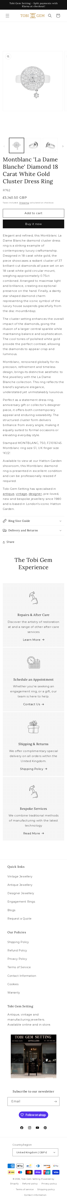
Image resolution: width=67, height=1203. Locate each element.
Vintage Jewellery (19, 876)
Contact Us (31, 704)
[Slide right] (63, 146)
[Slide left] (4, 146)
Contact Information (21, 975)
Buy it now (33, 224)
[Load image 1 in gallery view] (16, 145)
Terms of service (25, 1189)
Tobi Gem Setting (30, 1179)
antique (8, 494)
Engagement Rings (21, 901)
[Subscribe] (55, 1101)
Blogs (11, 910)
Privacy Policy (17, 959)
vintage (21, 494)
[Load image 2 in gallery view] (33, 145)
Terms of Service (19, 967)
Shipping (24, 202)
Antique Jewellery (19, 885)
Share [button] (11, 542)
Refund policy (30, 1183)
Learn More (32, 639)
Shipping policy (46, 1189)
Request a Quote (19, 918)
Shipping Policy (31, 769)
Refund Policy (17, 950)
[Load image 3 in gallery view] (50, 145)
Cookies (12, 984)
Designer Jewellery (20, 893)
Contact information (35, 1195)
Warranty (13, 992)
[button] (7, 16)
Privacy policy (49, 1183)
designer (35, 494)
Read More (31, 833)
